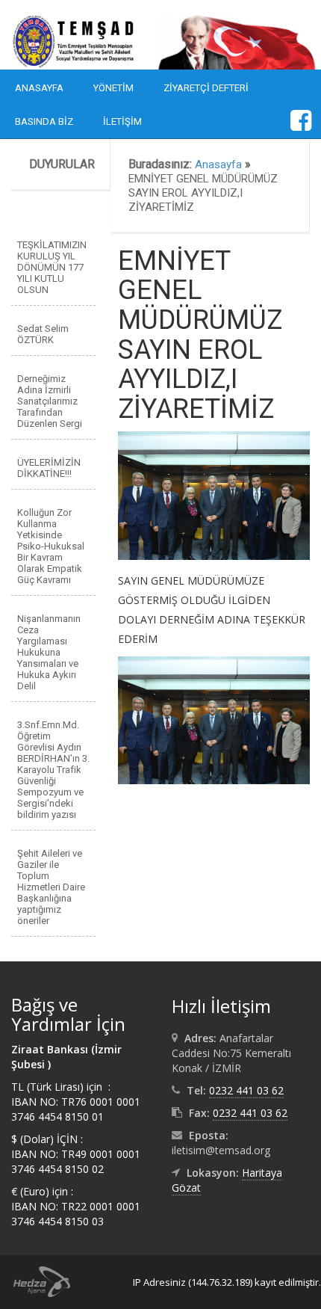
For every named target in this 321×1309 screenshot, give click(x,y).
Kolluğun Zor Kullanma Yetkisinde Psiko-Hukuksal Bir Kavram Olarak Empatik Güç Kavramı (50, 546)
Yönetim (113, 87)
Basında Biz (44, 121)
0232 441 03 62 (246, 1090)
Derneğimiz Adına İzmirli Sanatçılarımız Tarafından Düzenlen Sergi (49, 401)
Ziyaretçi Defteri (206, 87)
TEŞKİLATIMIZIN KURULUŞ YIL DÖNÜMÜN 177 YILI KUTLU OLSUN (52, 267)
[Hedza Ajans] (35, 1281)
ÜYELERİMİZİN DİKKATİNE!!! (49, 468)
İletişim (122, 121)
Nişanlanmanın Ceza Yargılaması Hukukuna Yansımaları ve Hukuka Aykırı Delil (49, 652)
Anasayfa (39, 87)
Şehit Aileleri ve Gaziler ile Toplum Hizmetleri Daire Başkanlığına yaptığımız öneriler (51, 887)
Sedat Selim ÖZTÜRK (43, 334)
